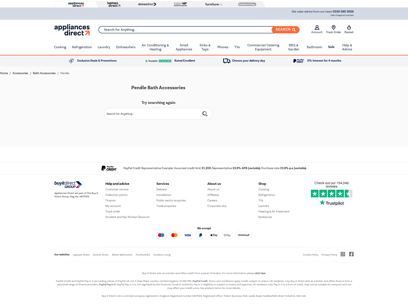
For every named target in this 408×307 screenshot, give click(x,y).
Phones (222, 47)
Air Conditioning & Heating (155, 47)
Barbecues (265, 217)
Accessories (20, 73)
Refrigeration (82, 47)
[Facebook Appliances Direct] (350, 255)
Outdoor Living (161, 254)
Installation (163, 195)
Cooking (60, 47)
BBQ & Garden (293, 47)
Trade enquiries (166, 206)
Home (4, 73)
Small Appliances (184, 47)
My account (113, 206)
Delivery (161, 189)
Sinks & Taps (205, 47)
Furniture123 (143, 254)
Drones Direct (101, 254)
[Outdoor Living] (246, 4)
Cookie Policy (310, 254)
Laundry (104, 47)
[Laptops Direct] (112, 4)
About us (213, 189)
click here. (260, 273)
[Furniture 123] (213, 4)
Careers (212, 200)
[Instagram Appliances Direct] (341, 255)
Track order (112, 211)
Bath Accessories (44, 73)
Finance (110, 200)
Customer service (116, 189)
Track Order (333, 32)
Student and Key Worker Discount (127, 217)
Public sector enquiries (171, 200)
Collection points (116, 195)
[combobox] (199, 30)
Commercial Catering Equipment (263, 47)
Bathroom (314, 47)
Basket (349, 32)
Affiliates (213, 195)
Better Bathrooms (122, 254)
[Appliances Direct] (75, 4)
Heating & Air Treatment (274, 211)
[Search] (205, 113)
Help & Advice (347, 47)
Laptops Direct (81, 254)
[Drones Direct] (146, 4)
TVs (237, 47)
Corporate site (216, 206)
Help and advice (117, 184)
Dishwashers (126, 47)
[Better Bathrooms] (179, 4)
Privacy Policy (329, 254)
